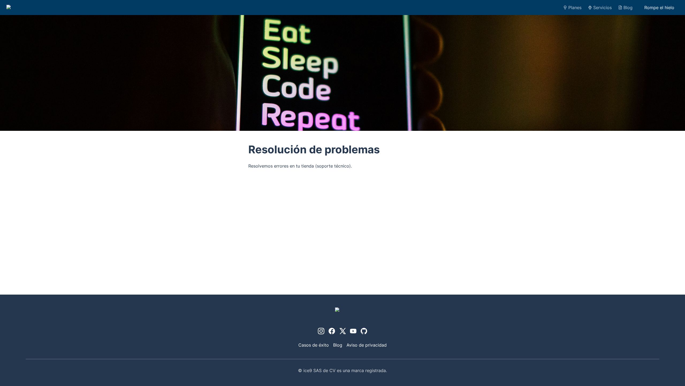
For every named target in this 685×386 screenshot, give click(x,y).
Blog (628, 7)
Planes (574, 7)
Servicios (602, 7)
